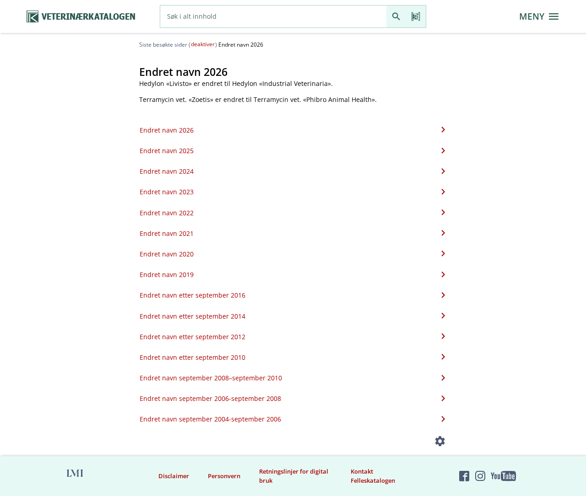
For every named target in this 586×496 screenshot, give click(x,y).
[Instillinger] (440, 443)
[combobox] (273, 16)
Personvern (224, 476)
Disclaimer (173, 476)
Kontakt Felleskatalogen (373, 476)
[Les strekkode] (416, 16)
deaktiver (203, 44)
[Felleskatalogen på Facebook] (464, 475)
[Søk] (396, 16)
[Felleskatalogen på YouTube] (503, 475)
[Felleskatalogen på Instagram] (480, 475)
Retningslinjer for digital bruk (293, 476)
